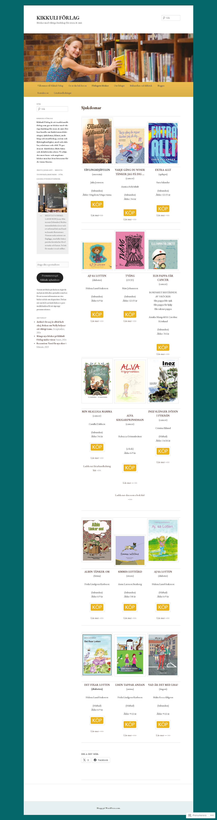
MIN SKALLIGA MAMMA (97, 411)
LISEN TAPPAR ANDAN (130, 684)
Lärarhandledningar (62, 93)
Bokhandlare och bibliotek (141, 85)
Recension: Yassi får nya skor (51, 343)
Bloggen (160, 85)
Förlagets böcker (100, 85)
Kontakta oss (42, 93)
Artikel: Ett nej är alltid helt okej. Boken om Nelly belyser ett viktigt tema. (51, 325)
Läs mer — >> (130, 482)
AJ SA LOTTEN (163, 571)
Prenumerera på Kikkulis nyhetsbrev (50, 277)
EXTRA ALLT (163, 169)
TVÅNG (130, 275)
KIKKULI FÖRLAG (58, 17)
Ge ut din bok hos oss (77, 85)
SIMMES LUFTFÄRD (130, 571)
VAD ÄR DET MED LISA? (163, 684)
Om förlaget (119, 85)
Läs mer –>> (130, 219)
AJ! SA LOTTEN (97, 275)
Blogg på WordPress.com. (108, 808)
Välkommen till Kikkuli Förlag (50, 85)
